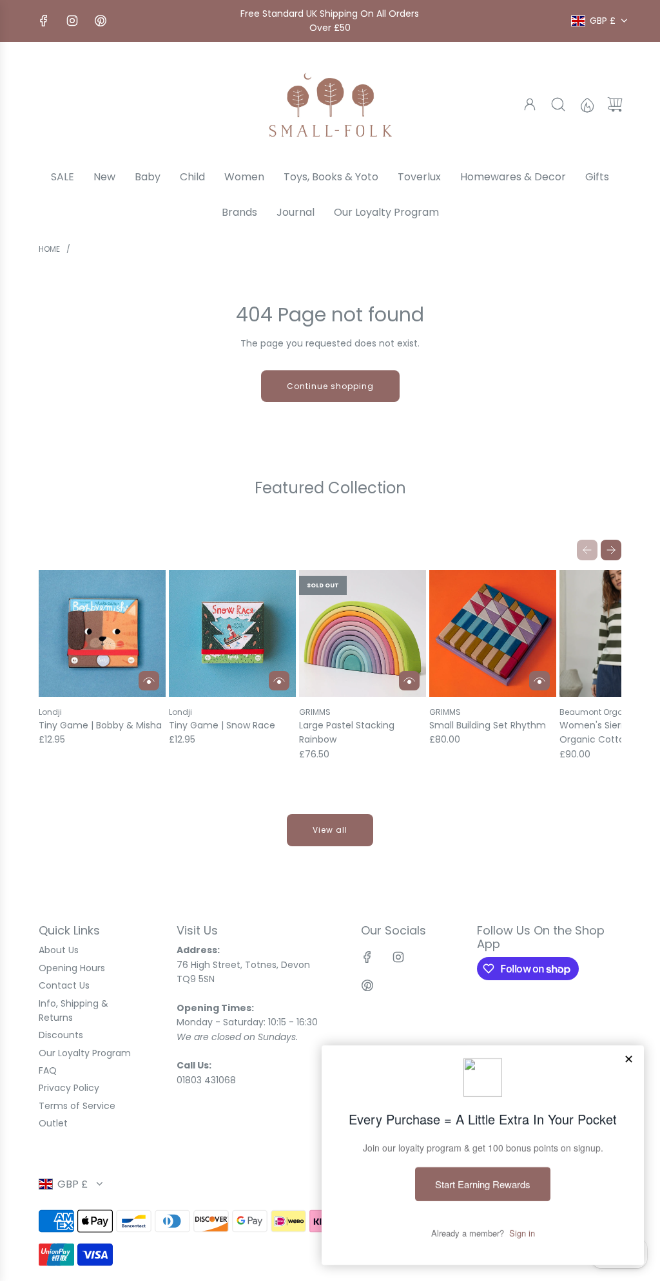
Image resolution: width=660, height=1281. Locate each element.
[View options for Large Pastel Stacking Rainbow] (409, 680)
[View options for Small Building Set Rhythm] (539, 680)
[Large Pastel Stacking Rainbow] (362, 633)
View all (330, 829)
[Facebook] (44, 20)
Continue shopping (330, 386)
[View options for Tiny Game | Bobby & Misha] (149, 680)
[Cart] (615, 104)
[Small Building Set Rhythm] (492, 633)
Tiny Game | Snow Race (222, 725)
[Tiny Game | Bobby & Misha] (102, 633)
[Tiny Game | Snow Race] (232, 633)
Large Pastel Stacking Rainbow (346, 732)
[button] (587, 550)
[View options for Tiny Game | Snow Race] (279, 680)
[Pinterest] (100, 20)
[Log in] (530, 104)
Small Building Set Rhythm (487, 725)
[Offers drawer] (586, 104)
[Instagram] (72, 20)
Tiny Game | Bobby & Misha (100, 725)
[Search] (558, 104)
